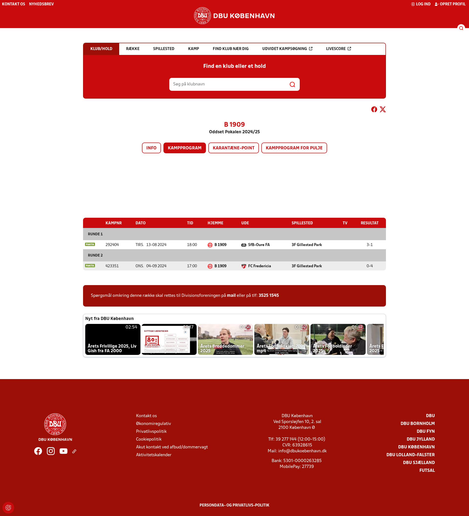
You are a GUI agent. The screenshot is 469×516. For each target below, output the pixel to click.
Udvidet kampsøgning (284, 49)
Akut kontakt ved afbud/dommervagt (172, 447)
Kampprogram (185, 148)
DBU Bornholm (418, 424)
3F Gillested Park (307, 245)
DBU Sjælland (419, 463)
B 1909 (220, 245)
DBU (430, 416)
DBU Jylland (421, 439)
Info (151, 148)
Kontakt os (13, 4)
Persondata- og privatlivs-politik (234, 505)
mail (231, 296)
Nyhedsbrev (41, 4)
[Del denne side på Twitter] (383, 110)
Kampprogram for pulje (294, 148)
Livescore (336, 49)
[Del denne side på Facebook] (374, 110)
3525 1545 (269, 296)
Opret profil (453, 4)
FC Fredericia (259, 266)
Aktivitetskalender (153, 455)
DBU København (416, 447)
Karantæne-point (234, 148)
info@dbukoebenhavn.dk (302, 451)
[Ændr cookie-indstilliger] (8, 508)
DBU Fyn (426, 432)
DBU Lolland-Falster (410, 455)
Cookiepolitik (148, 439)
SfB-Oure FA (259, 245)
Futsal (427, 471)
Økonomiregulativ (153, 424)
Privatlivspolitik (151, 432)
